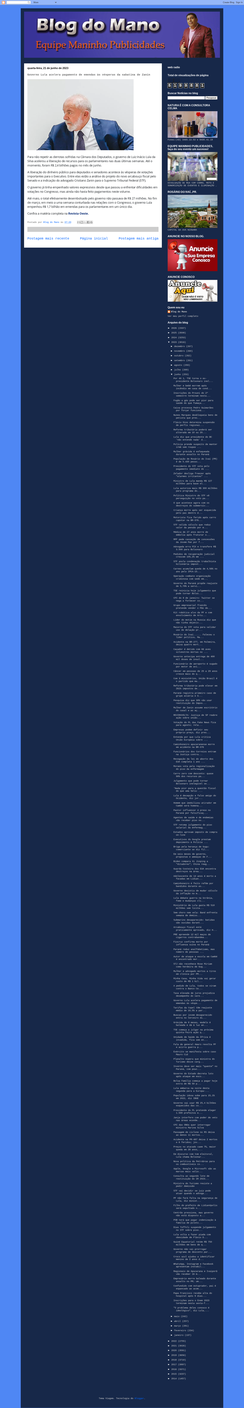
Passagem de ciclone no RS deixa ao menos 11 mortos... (194, 1133)
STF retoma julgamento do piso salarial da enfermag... (192, 826)
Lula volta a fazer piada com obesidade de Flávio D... (192, 1236)
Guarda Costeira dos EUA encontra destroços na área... (194, 870)
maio (177, 1316)
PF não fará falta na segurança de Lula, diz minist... (195, 1199)
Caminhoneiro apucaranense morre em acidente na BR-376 (194, 745)
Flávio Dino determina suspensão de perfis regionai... (194, 424)
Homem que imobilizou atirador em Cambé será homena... (194, 804)
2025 (174, 332)
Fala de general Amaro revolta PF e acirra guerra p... (194, 1046)
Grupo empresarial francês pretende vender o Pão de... (192, 606)
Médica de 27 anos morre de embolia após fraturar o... (191, 533)
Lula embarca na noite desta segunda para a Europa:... (191, 1089)
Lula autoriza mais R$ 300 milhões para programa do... (195, 489)
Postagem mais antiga (139, 238)
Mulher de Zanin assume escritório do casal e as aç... (195, 709)
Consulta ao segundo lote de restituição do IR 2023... (191, 1177)
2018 (174, 1360)
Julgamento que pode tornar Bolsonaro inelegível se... (191, 782)
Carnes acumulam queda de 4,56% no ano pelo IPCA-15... (195, 570)
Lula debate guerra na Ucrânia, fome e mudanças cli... (193, 899)
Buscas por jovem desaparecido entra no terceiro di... (192, 1016)
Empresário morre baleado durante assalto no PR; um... (194, 1280)
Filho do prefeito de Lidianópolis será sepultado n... (195, 1207)
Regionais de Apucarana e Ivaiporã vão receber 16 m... (195, 1272)
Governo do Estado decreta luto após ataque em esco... (193, 1075)
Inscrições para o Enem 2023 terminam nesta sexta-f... (191, 1302)
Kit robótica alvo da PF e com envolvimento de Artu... (192, 614)
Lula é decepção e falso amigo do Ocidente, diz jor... (194, 797)
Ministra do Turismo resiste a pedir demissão (192, 1185)
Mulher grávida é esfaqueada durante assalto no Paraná (191, 453)
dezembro (180, 346)
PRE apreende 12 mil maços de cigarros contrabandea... (192, 936)
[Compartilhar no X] (85, 222)
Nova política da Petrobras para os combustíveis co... (194, 1163)
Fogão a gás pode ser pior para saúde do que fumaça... (193, 402)
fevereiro (180, 1330)
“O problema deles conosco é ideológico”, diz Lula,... (191, 1309)
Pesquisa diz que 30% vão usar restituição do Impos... (192, 701)
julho (178, 369)
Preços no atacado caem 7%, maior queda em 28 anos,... (194, 1148)
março (178, 1326)
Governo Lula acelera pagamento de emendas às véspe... (195, 1002)
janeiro (179, 1335)
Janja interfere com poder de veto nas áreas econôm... (195, 1119)
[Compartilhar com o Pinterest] (91, 222)
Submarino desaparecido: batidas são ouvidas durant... (194, 921)
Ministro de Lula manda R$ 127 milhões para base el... (192, 482)
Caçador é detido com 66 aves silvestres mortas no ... (192, 650)
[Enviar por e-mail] (78, 222)
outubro (179, 355)
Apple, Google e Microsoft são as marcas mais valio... (194, 1170)
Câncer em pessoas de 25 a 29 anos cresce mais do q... (195, 672)
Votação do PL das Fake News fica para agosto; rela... (194, 724)
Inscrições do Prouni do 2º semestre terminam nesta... (191, 394)
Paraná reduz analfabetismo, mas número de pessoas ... (194, 950)
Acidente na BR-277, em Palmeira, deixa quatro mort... (194, 643)
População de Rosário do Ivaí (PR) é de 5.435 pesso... (195, 460)
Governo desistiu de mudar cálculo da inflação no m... (195, 892)
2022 (174, 1341)
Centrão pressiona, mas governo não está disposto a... (193, 1214)
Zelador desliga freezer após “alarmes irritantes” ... (192, 475)
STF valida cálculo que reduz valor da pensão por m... (192, 526)
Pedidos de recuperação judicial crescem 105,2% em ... (194, 555)
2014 (174, 1378)
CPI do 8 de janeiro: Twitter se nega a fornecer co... (194, 599)
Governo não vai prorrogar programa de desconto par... (192, 1250)
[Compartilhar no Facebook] (88, 222)
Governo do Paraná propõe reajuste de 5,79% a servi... (195, 584)
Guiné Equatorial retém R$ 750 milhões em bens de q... (192, 1243)
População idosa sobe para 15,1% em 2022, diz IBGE (194, 1097)
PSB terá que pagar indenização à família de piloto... (194, 1221)
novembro (180, 351)
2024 (174, 337)
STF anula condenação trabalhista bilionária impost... (194, 563)
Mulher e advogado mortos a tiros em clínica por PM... (194, 972)
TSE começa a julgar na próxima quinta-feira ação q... (193, 1031)
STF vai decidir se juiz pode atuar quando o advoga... (192, 1192)
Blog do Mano (179, 311)
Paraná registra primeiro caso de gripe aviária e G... (194, 694)
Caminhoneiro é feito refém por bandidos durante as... (193, 885)
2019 (174, 1355)
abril (178, 1321)
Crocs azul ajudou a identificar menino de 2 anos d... (194, 1258)
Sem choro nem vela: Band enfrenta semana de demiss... (195, 914)
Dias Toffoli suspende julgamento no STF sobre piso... (194, 1228)
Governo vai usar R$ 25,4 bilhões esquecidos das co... (194, 1104)
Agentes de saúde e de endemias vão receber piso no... (193, 819)
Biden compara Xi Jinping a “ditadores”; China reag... (191, 862)
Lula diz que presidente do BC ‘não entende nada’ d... (192, 438)
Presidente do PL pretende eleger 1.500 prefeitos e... (194, 1111)
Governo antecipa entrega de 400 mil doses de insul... (194, 658)
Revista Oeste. (78, 213)
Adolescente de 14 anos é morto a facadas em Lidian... (194, 877)
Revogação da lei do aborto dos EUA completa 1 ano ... (193, 760)
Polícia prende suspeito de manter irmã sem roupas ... (195, 445)
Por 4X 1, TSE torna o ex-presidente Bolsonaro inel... (193, 380)
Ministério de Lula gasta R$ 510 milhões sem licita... (194, 906)
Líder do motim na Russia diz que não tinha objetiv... (194, 621)
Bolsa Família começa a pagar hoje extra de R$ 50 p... (195, 1082)
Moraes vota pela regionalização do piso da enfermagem (194, 767)
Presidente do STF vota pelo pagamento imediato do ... (191, 467)
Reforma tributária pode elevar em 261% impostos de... (195, 687)
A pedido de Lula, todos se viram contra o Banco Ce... (194, 987)
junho (178, 374)
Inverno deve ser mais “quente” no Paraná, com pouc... (195, 1067)
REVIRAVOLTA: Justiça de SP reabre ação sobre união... (195, 716)
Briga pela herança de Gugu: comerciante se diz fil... (191, 848)
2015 (174, 1374)
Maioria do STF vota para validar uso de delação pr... (194, 628)
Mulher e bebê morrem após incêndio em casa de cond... (192, 387)
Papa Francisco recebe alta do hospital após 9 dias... (192, 1294)
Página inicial (94, 238)
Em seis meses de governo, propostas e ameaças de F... (192, 855)
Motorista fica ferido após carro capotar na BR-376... (194, 519)
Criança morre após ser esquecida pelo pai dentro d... (194, 511)
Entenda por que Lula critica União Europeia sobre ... (192, 738)
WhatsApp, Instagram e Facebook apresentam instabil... (193, 1265)
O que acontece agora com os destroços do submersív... (191, 504)
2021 (174, 1345)
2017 (174, 1364)
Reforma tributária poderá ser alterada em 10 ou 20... (192, 431)
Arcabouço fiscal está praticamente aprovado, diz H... (195, 928)
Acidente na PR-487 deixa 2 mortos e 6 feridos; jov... (195, 1141)
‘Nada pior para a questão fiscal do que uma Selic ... (194, 789)
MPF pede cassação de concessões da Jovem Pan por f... (194, 541)
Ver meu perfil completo (183, 316)
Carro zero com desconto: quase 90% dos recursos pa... (193, 775)
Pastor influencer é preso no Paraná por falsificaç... (192, 811)
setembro (180, 360)
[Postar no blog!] (81, 222)
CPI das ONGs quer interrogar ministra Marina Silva (192, 1126)
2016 (174, 1369)
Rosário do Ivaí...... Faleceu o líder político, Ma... (194, 636)
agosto (178, 365)
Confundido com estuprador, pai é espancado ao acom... (194, 1287)
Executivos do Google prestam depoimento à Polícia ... (192, 841)
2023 (174, 342)
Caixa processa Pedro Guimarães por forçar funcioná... (193, 409)
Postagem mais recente (48, 238)
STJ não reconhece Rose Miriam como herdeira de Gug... (192, 965)
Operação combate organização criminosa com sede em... (192, 577)
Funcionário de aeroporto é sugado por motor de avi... (195, 665)
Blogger (139, 1398)
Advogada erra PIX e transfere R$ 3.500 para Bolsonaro (194, 548)
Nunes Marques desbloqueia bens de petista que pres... (195, 416)
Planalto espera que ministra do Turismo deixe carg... (194, 1060)
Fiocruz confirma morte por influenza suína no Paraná (191, 943)
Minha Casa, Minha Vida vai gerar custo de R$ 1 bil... (194, 980)
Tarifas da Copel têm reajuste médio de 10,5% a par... (192, 1009)
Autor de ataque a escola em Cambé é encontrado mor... (195, 958)
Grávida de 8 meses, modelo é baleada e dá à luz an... (192, 1024)
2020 (174, 1350)
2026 (174, 328)
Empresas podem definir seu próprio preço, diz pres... (191, 731)
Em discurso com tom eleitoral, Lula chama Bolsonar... (193, 1155)
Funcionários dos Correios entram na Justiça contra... (194, 753)
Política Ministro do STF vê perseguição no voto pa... (191, 497)
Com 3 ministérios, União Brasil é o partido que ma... (195, 680)
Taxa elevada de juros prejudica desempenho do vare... (194, 994)
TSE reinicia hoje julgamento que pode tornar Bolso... (194, 592)
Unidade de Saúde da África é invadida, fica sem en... (192, 1038)
